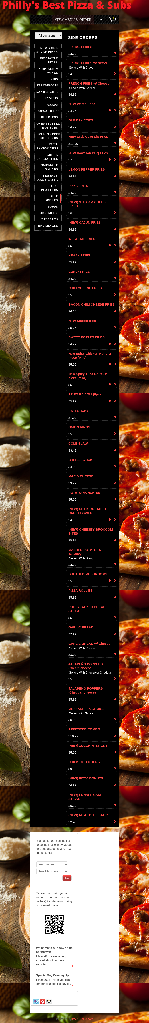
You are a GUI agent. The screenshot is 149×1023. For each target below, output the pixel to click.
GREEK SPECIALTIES (47, 156)
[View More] (102, 19)
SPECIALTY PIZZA (48, 60)
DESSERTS (49, 219)
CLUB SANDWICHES (47, 146)
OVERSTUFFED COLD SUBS (48, 136)
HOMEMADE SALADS (48, 167)
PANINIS (51, 98)
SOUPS (53, 206)
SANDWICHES (47, 91)
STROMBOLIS (47, 85)
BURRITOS (49, 117)
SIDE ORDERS (51, 198)
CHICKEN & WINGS (48, 70)
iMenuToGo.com (82, 1019)
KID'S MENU (48, 213)
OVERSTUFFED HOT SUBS (48, 125)
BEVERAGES (48, 225)
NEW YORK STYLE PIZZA (47, 50)
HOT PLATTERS (49, 187)
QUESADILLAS (48, 110)
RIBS (54, 79)
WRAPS (52, 104)
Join (67, 878)
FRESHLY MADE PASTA (47, 177)
